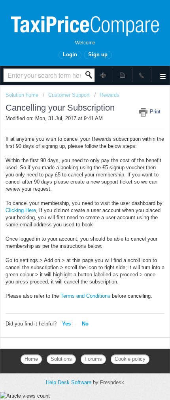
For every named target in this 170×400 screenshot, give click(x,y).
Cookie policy (130, 359)
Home (31, 359)
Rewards (109, 95)
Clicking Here (21, 210)
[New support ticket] (103, 74)
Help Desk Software (69, 382)
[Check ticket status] (122, 74)
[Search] (91, 75)
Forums (93, 359)
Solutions (61, 359)
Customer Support (69, 95)
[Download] (70, 194)
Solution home (23, 95)
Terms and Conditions (85, 296)
